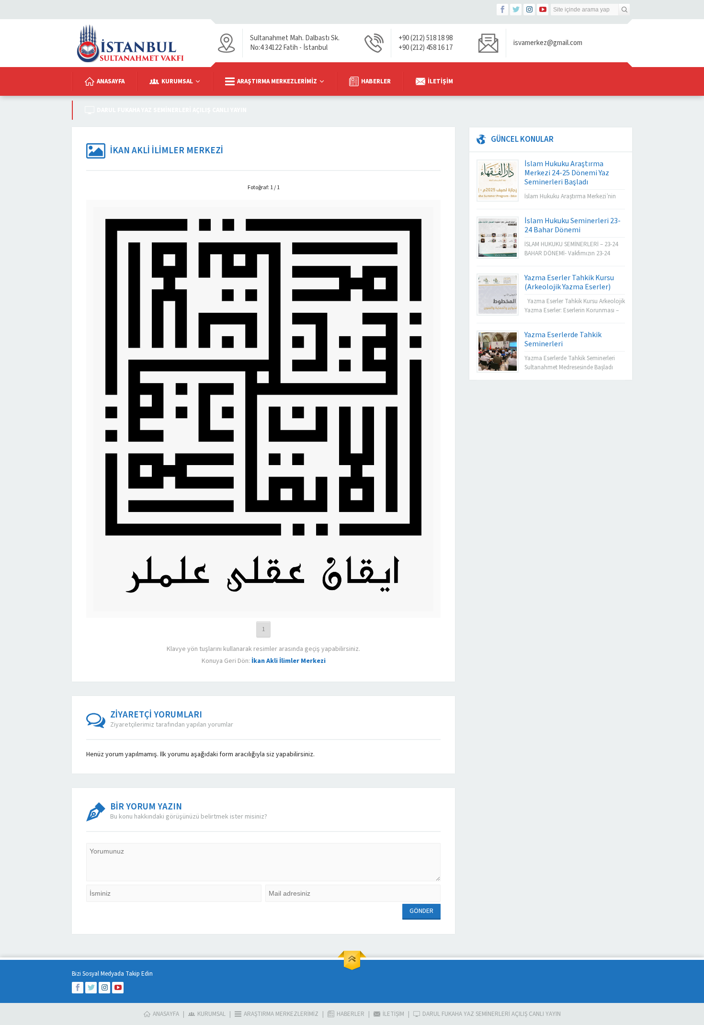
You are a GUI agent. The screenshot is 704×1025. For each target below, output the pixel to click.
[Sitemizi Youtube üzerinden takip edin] (542, 9)
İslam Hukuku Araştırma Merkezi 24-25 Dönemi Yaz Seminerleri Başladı (566, 173)
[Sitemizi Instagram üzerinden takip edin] (529, 9)
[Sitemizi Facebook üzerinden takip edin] (502, 9)
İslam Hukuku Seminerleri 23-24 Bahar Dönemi (572, 225)
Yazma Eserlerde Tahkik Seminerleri (563, 339)
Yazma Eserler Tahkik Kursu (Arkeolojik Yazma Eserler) (569, 282)
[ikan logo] (263, 606)
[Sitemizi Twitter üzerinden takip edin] (516, 9)
